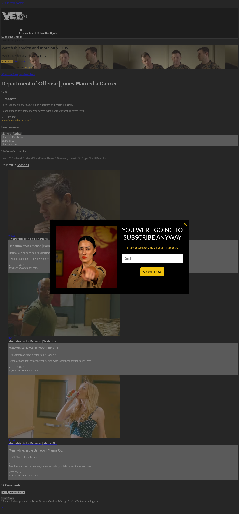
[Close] (185, 224)
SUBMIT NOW (152, 271)
